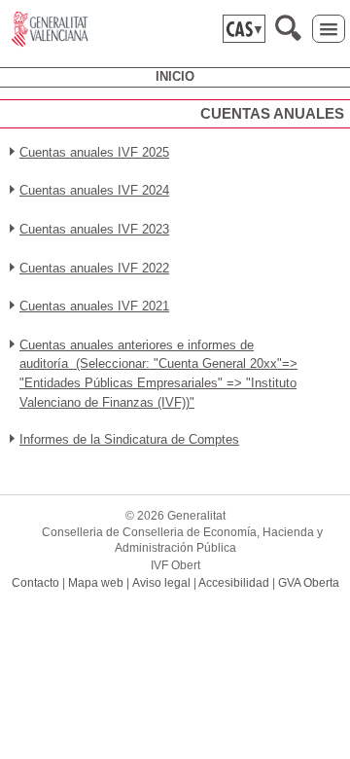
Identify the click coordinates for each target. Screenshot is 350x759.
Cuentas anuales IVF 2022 (94, 268)
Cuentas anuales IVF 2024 (94, 190)
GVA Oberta (308, 583)
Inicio (175, 76)
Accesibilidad (233, 583)
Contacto (35, 583)
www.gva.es (50, 29)
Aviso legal (161, 583)
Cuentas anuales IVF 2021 (94, 306)
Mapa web (95, 583)
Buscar (288, 28)
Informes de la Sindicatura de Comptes (129, 439)
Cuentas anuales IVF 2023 (94, 229)
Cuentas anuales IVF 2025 (94, 152)
